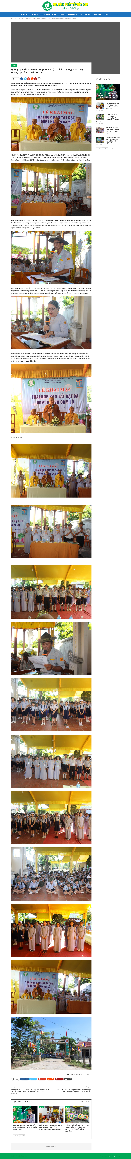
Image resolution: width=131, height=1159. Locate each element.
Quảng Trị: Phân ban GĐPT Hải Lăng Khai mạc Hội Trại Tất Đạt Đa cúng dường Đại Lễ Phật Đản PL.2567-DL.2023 (30, 1092)
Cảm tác (107, 14)
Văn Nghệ (97, 14)
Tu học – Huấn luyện (48, 14)
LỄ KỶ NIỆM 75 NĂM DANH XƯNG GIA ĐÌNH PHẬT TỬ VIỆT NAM (112, 129)
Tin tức (33, 14)
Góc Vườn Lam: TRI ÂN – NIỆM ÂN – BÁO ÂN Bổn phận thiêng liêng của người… (108, 95)
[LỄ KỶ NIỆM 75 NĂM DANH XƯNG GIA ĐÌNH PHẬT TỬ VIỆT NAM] (100, 130)
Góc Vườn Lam (84, 14)
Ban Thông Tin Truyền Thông (112, 1156)
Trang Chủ (24, 14)
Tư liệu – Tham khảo (67, 14)
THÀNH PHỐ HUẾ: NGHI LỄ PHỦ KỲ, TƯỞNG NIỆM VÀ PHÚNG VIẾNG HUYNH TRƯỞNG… (107, 118)
